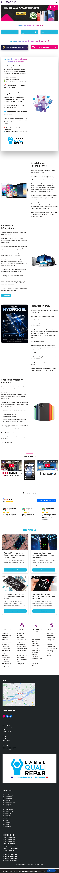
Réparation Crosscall (8, 809)
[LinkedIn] (10, 716)
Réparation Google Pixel (9, 802)
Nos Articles (29, 529)
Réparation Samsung (8, 795)
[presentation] (3, 13)
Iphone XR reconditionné (9, 845)
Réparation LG (6, 820)
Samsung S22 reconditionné (10, 856)
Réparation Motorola (8, 811)
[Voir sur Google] (4, 509)
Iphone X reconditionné (8, 847)
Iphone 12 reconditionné (9, 841)
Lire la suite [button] (45, 519)
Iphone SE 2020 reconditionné (10, 848)
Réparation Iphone (7, 793)
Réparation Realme (7, 807)
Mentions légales (39, 864)
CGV (32, 864)
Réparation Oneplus (7, 806)
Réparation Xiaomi (7, 796)
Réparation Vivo (6, 819)
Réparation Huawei (7, 798)
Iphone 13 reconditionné (9, 839)
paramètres (42, 871)
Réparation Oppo (7, 804)
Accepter (51, 870)
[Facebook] (7, 716)
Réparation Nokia (7, 815)
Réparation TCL (6, 824)
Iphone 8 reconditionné (8, 850)
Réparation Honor (7, 800)
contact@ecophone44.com (12, 750)
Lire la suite (15, 570)
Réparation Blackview (8, 813)
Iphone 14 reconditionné (9, 837)
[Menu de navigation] (56, 2)
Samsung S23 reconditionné (10, 854)
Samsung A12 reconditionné (10, 860)
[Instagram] (4, 716)
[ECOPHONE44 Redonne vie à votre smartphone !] (9, 2)
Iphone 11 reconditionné (9, 843)
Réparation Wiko (7, 826)
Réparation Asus (7, 822)
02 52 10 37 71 (12, 748)
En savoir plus (6, 295)
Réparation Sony (7, 817)
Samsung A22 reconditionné (10, 858)
